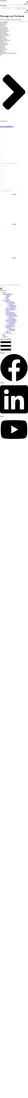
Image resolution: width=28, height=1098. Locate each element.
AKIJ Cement (12, 303)
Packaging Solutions (10, 326)
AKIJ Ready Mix (13, 305)
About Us (3, 138)
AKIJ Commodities (10, 308)
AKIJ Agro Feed (9, 325)
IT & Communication (11, 309)
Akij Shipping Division (11, 314)
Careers (3, 148)
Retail (7, 331)
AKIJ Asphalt (12, 329)
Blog (2, 143)
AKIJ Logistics (12, 318)
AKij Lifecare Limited (11, 321)
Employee (8, 295)
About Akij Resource (7, 294)
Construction (9, 327)
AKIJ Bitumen (12, 330)
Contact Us (4, 145)
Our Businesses (6, 300)
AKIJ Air (11, 317)
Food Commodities (10, 312)
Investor (7, 299)
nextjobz (8, 310)
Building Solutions (10, 301)
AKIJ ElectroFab (12, 307)
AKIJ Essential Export (11, 313)
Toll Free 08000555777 (7, 126)
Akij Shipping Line (13, 316)
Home (2, 135)
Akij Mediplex (12, 322)
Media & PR (8, 332)
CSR (1, 140)
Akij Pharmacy (12, 323)
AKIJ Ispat (11, 304)
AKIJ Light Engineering (11, 320)
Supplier (8, 296)
